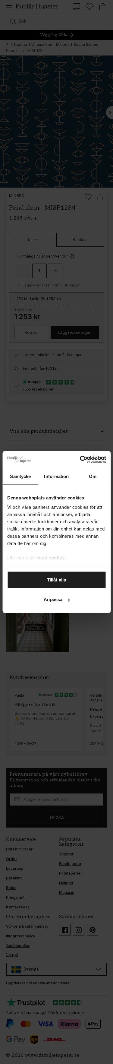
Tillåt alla (56, 579)
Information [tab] (56, 476)
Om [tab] (92, 476)
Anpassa (53, 599)
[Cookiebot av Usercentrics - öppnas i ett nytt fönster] (80, 460)
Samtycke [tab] (20, 476)
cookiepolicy (50, 557)
